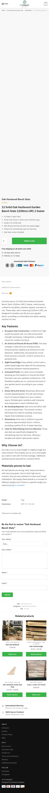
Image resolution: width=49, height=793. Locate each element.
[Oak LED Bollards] (12, 630)
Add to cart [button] (12, 654)
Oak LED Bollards (12, 645)
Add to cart (29, 241)
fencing (26, 609)
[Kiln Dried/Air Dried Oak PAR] (12, 670)
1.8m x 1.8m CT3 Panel (36, 685)
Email (4, 583)
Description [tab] (6, 281)
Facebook (5, 771)
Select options (36, 654)
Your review (7, 550)
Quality (4, 731)
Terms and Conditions (10, 756)
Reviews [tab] (6, 293)
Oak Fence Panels (36, 682)
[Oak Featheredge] (36, 630)
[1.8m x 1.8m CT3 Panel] (36, 670)
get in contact (18, 485)
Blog (3, 738)
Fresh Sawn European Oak (15, 10)
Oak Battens (28, 10)
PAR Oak (33, 606)
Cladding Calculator (9, 763)
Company (5, 728)
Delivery (5, 759)
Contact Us (6, 753)
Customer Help (7, 749)
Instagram (6, 774)
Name (5, 572)
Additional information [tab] (11, 287)
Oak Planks (9, 682)
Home (3, 10)
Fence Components (12, 642)
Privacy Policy (7, 734)
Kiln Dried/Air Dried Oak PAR (12, 686)
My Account (6, 746)
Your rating (7, 539)
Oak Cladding (39, 643)
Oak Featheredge (36, 646)
